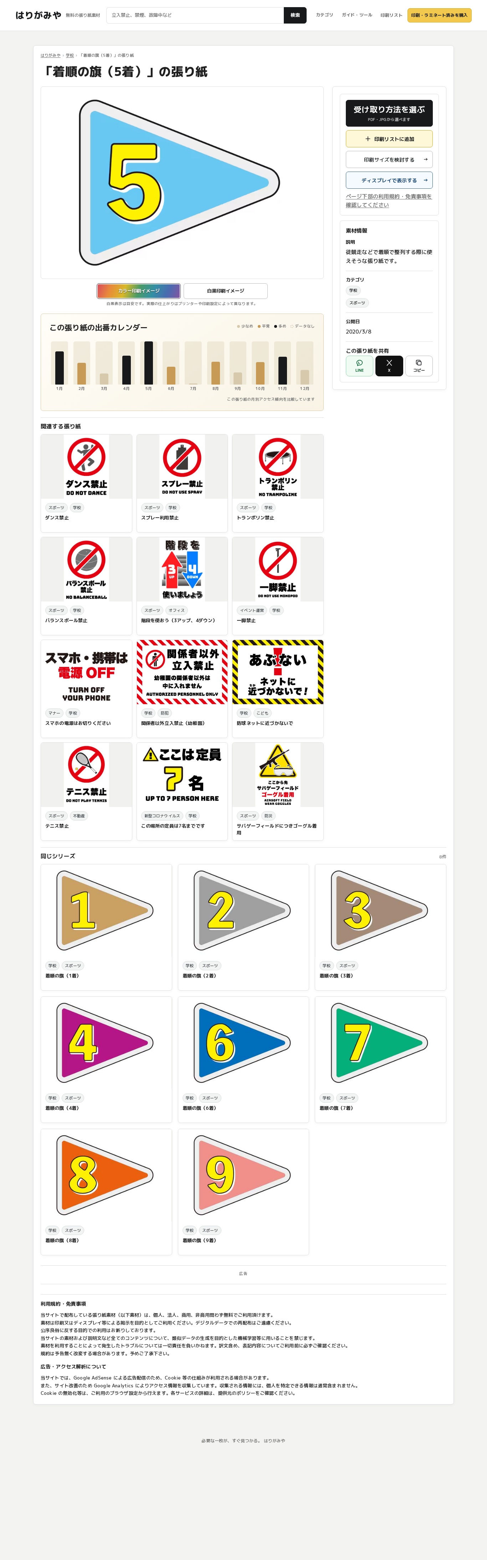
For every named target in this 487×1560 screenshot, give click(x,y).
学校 (70, 55)
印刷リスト (392, 15)
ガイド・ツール (357, 15)
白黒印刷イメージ (225, 291)
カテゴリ (324, 15)
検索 (295, 15)
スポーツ (357, 303)
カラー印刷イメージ (139, 291)
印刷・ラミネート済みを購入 (439, 15)
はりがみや (38, 15)
